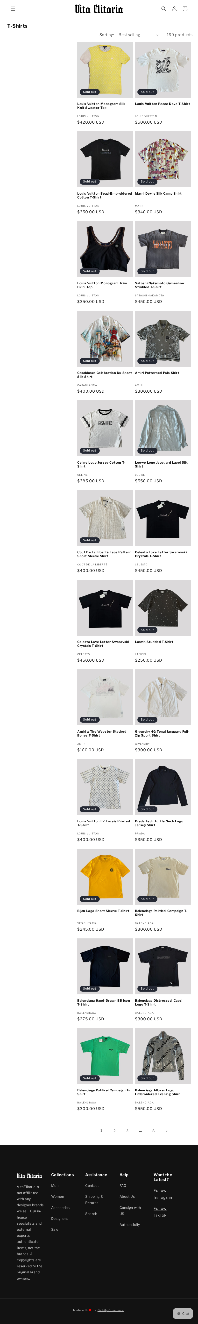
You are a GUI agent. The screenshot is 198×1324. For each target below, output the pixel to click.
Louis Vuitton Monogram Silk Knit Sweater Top (101, 106)
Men (55, 1185)
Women (57, 1196)
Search (91, 1214)
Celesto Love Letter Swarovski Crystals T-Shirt (161, 554)
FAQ (123, 1185)
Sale (54, 1229)
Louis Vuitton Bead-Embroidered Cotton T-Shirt (104, 195)
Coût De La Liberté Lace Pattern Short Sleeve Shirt (104, 554)
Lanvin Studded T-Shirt (154, 642)
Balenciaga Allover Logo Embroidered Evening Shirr (157, 1092)
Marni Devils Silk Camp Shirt (158, 193)
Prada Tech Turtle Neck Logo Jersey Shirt (159, 823)
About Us (127, 1196)
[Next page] (166, 1131)
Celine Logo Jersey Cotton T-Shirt (101, 464)
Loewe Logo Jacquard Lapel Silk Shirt (161, 464)
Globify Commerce (111, 1310)
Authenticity (130, 1224)
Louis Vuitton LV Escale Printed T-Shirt (103, 823)
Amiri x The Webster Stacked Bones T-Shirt (101, 733)
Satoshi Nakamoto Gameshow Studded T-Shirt (160, 285)
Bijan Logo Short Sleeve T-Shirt (103, 911)
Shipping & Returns (94, 1199)
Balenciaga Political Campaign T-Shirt (161, 913)
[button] (13, 8)
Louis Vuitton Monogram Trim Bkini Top (102, 285)
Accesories (60, 1207)
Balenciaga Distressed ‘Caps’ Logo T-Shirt (159, 1003)
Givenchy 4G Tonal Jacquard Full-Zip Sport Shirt (162, 733)
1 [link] (101, 1130)
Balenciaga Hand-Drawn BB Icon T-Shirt (103, 1003)
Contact (92, 1185)
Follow (160, 1190)
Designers (59, 1218)
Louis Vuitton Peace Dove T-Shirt (162, 104)
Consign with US (130, 1210)
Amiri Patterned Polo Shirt (157, 373)
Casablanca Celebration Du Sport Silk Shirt (104, 375)
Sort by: (106, 34)
